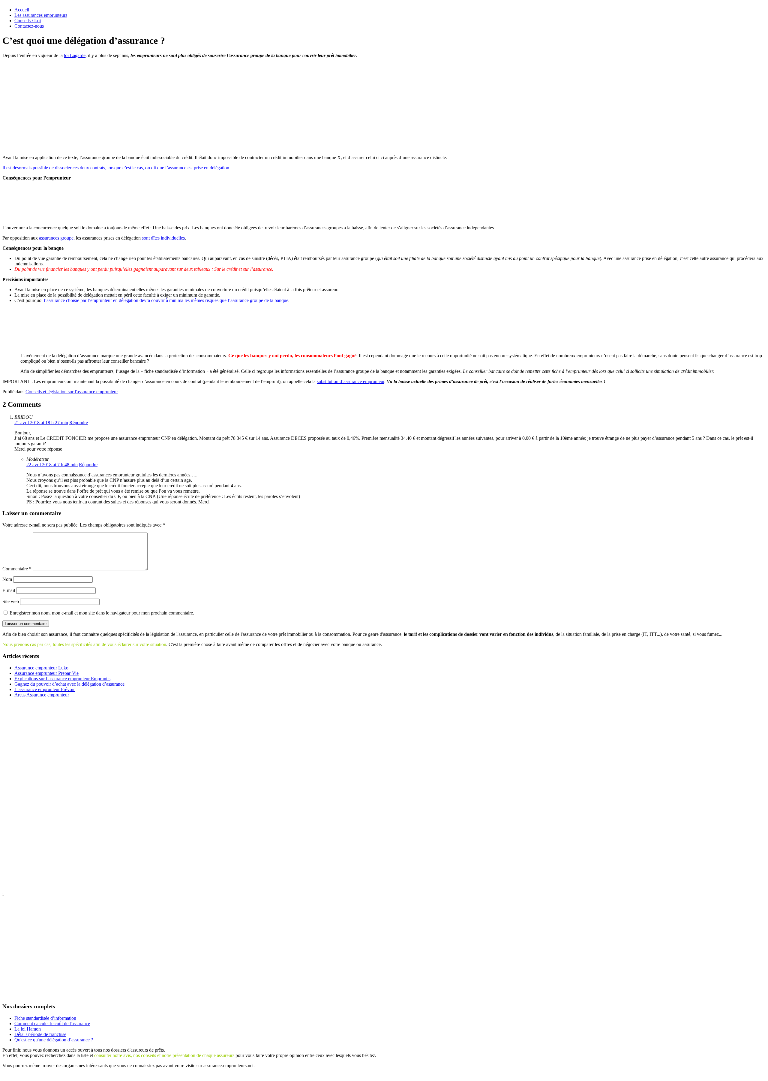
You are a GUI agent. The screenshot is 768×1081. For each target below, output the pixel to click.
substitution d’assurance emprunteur (350, 381)
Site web (10, 601)
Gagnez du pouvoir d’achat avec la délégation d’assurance (69, 684)
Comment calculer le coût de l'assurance (52, 1023)
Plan (357, 1075)
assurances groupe (56, 237)
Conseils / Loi (27, 20)
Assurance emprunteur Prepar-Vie (46, 673)
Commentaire (17, 568)
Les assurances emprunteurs (40, 15)
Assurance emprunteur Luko (41, 667)
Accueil (21, 9)
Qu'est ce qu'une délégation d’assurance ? (53, 1039)
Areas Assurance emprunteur (41, 694)
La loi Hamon (27, 1028)
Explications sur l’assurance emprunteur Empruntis (62, 678)
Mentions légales (381, 1075)
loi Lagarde (75, 55)
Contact (407, 1075)
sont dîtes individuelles (163, 237)
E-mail (8, 590)
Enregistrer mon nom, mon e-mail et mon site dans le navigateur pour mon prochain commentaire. (102, 612)
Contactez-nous (29, 26)
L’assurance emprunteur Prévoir (44, 689)
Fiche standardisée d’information (45, 1018)
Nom (7, 579)
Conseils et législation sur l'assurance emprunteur (72, 391)
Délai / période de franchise (40, 1034)
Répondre (78, 422)
